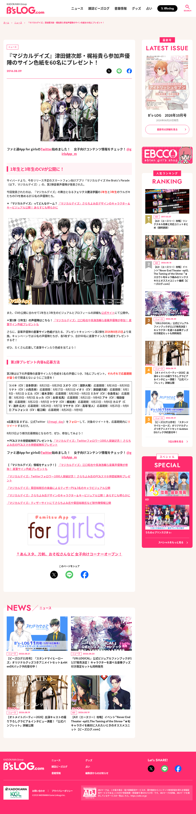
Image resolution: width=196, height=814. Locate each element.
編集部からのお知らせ (96, 773)
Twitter (46, 149)
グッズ (136, 8)
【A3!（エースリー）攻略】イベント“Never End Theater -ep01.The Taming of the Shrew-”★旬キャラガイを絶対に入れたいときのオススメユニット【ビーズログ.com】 (100, 723)
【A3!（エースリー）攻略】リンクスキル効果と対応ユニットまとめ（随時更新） (171, 224)
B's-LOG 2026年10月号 (167, 115)
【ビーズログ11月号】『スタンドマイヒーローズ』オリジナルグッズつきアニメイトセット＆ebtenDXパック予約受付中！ (37, 662)
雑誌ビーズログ (98, 8)
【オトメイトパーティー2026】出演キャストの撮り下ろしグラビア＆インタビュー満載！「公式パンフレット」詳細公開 (36, 721)
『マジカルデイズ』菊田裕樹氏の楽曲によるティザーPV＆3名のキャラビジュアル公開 (58, 488)
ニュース (77, 8)
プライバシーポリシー (62, 790)
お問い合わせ (38, 790)
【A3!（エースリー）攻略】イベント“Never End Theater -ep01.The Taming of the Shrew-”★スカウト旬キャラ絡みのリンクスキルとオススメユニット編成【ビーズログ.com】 (171, 275)
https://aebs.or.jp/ (139, 795)
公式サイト (108, 313)
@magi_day (55, 421)
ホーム (6, 22)
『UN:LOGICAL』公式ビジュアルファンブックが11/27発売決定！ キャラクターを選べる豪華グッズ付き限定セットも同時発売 (101, 662)
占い (149, 8)
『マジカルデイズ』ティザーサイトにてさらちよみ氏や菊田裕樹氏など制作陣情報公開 (59, 503)
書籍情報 (120, 8)
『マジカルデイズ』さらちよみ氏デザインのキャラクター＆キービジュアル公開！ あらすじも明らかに (68, 495)
